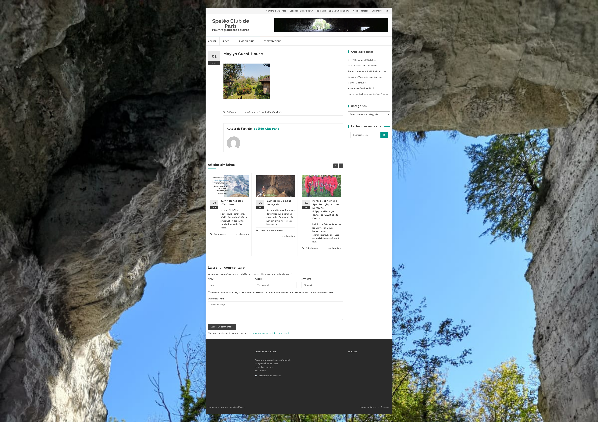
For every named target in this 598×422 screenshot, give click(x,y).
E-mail (259, 279)
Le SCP (225, 41)
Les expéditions (272, 41)
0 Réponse (252, 112)
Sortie (280, 230)
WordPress (238, 407)
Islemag (212, 407)
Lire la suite (241, 234)
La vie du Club (245, 41)
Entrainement (312, 248)
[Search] (384, 135)
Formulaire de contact (269, 375)
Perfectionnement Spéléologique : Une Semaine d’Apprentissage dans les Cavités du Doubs (367, 77)
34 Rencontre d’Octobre (362, 60)
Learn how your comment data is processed (268, 333)
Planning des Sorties (276, 10)
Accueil (212, 41)
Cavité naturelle (268, 230)
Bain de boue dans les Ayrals (362, 65)
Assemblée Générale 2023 (361, 88)
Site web (306, 279)
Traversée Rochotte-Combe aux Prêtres (368, 93)
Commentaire (216, 298)
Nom (211, 279)
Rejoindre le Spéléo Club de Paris (332, 10)
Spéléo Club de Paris (230, 23)
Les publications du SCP (301, 10)
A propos (385, 407)
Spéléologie (220, 234)
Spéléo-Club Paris (273, 112)
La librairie (377, 10)
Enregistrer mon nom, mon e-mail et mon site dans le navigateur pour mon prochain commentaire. (272, 292)
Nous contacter (360, 10)
